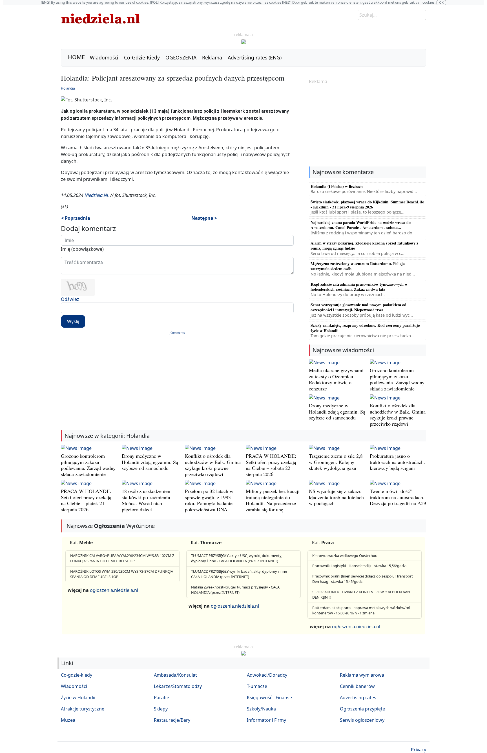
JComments (177, 333)
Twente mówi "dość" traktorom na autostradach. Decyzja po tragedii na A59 (398, 497)
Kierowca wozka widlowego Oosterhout (345, 555)
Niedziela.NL (97, 195)
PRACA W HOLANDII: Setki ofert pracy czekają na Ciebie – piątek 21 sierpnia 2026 (86, 500)
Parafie (161, 697)
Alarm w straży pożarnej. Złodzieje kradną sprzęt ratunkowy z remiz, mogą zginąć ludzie (364, 245)
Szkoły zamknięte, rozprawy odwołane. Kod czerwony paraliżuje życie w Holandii (365, 327)
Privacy (418, 750)
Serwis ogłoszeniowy (362, 720)
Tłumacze (257, 686)
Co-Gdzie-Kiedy (142, 57)
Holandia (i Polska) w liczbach (337, 186)
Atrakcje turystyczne (82, 709)
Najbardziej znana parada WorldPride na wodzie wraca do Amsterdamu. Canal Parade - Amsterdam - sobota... (361, 224)
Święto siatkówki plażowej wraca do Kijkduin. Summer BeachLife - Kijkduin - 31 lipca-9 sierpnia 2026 (367, 204)
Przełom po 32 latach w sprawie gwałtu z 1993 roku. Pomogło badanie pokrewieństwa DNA (209, 500)
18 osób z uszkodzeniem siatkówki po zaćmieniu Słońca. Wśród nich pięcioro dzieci (147, 500)
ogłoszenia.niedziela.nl (114, 590)
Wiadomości (104, 57)
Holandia (68, 88)
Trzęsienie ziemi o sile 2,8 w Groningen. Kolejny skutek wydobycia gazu (336, 461)
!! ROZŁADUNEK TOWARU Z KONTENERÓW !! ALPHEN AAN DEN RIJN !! (361, 594)
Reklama (212, 57)
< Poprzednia (75, 218)
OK (441, 2)
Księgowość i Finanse (269, 697)
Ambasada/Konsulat (175, 675)
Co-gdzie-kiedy (76, 675)
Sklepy (161, 709)
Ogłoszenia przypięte (362, 709)
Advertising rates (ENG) (255, 57)
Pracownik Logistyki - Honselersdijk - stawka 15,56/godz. (359, 565)
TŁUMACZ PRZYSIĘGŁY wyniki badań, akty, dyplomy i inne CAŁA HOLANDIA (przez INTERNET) (239, 574)
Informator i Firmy (266, 720)
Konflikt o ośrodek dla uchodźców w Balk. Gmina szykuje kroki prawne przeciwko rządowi (398, 414)
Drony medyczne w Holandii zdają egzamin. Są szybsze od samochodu (337, 411)
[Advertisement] (367, 125)
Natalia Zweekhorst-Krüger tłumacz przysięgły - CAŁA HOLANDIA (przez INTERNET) (235, 590)
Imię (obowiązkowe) (82, 249)
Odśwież (70, 299)
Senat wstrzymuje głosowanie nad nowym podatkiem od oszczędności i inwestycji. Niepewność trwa (358, 307)
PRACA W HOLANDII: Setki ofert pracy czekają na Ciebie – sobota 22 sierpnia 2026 (271, 464)
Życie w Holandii (78, 697)
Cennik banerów (357, 686)
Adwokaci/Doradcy (267, 675)
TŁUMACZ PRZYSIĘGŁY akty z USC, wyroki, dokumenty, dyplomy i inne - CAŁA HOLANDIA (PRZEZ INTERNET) (236, 558)
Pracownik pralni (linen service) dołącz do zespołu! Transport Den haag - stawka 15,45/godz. (362, 579)
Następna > (204, 218)
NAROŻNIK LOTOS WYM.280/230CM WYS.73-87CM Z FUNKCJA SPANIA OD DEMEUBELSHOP (121, 574)
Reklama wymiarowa (362, 675)
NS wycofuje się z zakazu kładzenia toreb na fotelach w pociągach (336, 497)
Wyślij (73, 321)
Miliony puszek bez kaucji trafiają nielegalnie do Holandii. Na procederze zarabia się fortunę (273, 500)
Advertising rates (358, 697)
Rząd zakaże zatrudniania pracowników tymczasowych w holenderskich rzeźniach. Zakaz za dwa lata (359, 286)
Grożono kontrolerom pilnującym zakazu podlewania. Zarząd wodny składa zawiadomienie (397, 379)
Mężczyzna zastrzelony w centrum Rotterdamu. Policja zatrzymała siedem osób (358, 266)
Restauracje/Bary (172, 720)
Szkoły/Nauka (261, 709)
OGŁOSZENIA (180, 57)
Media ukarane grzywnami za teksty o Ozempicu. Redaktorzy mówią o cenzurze (336, 379)
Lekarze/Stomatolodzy (178, 686)
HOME (76, 57)
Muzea (68, 720)
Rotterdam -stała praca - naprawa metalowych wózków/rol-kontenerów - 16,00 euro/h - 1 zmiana (361, 610)
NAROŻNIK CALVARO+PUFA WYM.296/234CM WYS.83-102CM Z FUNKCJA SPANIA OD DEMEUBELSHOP (122, 558)
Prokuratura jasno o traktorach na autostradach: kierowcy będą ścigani (397, 461)
